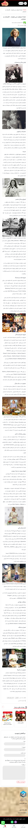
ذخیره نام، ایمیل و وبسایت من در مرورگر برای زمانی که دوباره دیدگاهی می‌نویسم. (15, 761)
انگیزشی (16, 698)
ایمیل (23, 747)
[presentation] (3, 707)
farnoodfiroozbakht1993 (17, 23)
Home (24, 10)
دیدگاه (23, 765)
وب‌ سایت (23, 753)
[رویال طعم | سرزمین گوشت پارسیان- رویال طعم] (5, 3)
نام (24, 741)
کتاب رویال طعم (10, 698)
